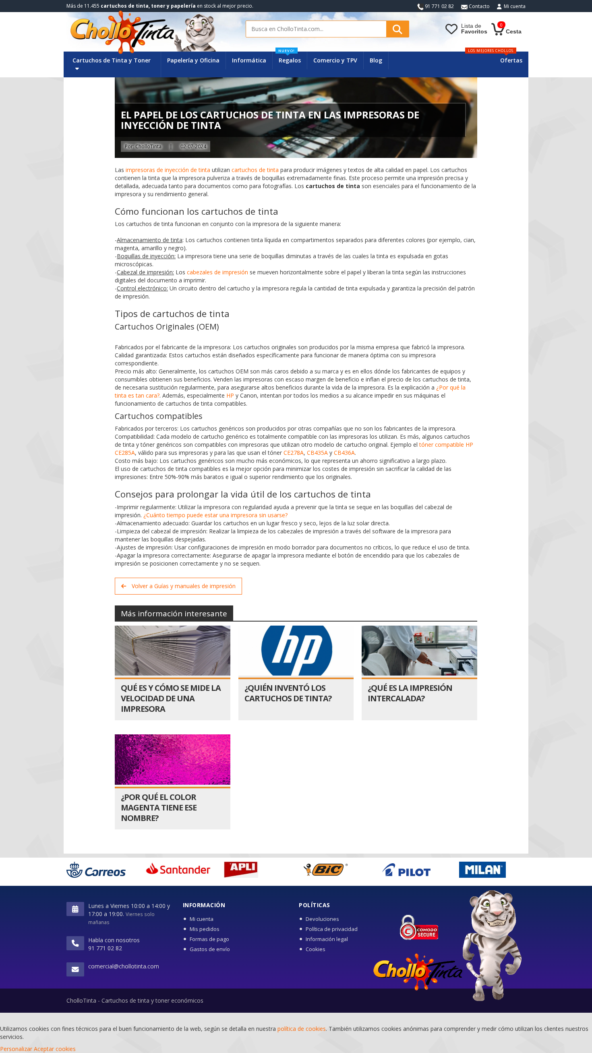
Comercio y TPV (335, 60)
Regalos (289, 58)
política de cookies (301, 1028)
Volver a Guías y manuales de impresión (183, 586)
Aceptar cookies (55, 1049)
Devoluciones (322, 918)
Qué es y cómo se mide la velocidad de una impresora (171, 698)
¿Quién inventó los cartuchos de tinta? (288, 693)
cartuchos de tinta (255, 170)
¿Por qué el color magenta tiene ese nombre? (159, 807)
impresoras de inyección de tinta (168, 170)
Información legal (327, 939)
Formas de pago (209, 939)
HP (230, 395)
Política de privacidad (332, 929)
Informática (249, 60)
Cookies (315, 949)
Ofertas (511, 60)
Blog (376, 60)
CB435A (317, 452)
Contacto (479, 6)
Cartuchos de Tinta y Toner (111, 60)
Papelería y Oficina (193, 60)
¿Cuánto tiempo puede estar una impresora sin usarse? (215, 515)
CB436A (344, 452)
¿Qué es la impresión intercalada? (410, 693)
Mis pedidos (204, 929)
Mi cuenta (515, 6)
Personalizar (16, 1049)
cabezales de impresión (217, 272)
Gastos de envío (210, 949)
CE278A (294, 452)
